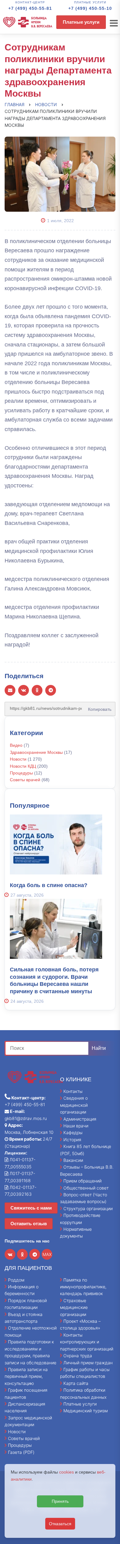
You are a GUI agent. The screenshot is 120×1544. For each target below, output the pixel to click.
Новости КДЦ (23, 766)
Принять (60, 1501)
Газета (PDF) (21, 1452)
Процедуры (21, 772)
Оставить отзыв (28, 1223)
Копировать (97, 707)
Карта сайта (75, 1383)
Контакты (72, 1091)
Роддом (16, 1279)
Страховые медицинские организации (74, 1307)
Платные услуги (81, 22)
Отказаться (60, 1523)
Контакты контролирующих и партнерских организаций (86, 1341)
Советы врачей (25, 779)
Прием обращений (82, 1180)
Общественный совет (86, 1187)
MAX (47, 1254)
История (72, 1139)
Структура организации (88, 1208)
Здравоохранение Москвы (36, 752)
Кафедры (72, 1132)
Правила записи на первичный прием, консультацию (26, 1376)
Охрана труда (77, 1355)
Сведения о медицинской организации (74, 1104)
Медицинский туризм (85, 1410)
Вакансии (73, 1160)
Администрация (79, 1119)
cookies (66, 1472)
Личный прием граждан (88, 1362)
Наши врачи (75, 1125)
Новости (18, 759)
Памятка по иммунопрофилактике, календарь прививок (83, 1286)
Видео (16, 745)
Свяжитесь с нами (31, 1207)
